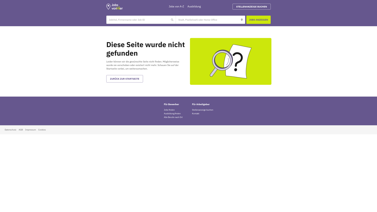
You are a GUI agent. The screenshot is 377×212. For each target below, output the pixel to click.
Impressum (30, 129)
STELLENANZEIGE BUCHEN (251, 6)
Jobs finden (169, 110)
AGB (21, 129)
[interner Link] (114, 7)
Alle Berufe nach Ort (173, 117)
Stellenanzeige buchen (202, 110)
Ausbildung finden (172, 113)
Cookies (42, 129)
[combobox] (138, 19)
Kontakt (195, 113)
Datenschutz (10, 129)
